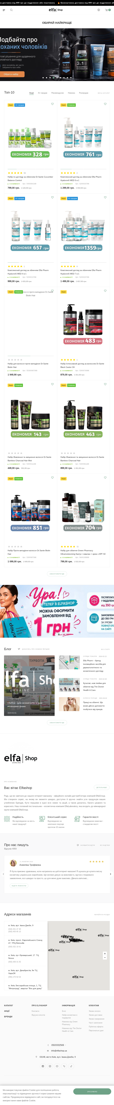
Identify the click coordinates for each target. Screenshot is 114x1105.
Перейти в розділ (102, 914)
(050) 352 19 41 (14, 947)
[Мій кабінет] (98, 10)
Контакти (35, 1011)
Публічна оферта (96, 1027)
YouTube (57, 1066)
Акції (7, 1011)
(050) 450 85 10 (14, 932)
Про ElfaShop (39, 1006)
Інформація (68, 1006)
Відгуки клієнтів (38, 1015)
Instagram (50, 1066)
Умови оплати (94, 1011)
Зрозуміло (92, 1092)
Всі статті (105, 649)
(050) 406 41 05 (14, 962)
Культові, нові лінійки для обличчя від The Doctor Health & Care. (94, 686)
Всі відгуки (105, 845)
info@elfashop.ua (59, 1050)
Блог (64, 1011)
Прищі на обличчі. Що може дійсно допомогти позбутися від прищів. (94, 705)
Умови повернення (96, 1019)
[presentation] (3, 874)
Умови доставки (95, 1015)
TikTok (71, 1066)
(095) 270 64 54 (14, 977)
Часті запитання (95, 1023)
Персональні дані (96, 1030)
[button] (64, 942)
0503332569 (57, 1045)
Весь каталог (104, 93)
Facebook (43, 1066)
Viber (64, 1066)
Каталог (8, 1006)
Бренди (8, 1017)
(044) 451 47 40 (14, 929)
